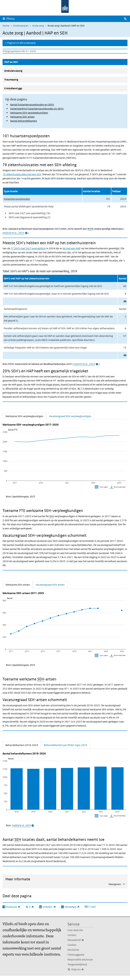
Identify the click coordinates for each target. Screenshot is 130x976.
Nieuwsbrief (81, 940)
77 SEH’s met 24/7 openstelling (28, 248)
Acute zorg (38, 25)
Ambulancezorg (13, 70)
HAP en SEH (19, 62)
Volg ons (83, 969)
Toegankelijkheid (77, 964)
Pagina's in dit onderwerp (21, 42)
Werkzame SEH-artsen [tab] (19, 584)
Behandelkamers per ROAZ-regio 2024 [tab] (65, 745)
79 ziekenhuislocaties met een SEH (22, 174)
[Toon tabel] (102, 487)
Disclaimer (73, 949)
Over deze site (75, 930)
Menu (10, 19)
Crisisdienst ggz (13, 88)
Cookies (72, 944)
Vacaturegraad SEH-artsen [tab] (50, 584)
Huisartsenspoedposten (17, 198)
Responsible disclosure (80, 959)
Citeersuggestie (76, 954)
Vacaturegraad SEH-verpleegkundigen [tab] (70, 416)
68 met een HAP (72, 248)
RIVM (90, 228)
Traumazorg (11, 79)
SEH (51, 516)
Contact (72, 935)
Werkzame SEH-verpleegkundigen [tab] (25, 416)
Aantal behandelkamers (23, 120)
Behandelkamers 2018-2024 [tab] (23, 745)
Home (6, 25)
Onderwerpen (21, 25)
